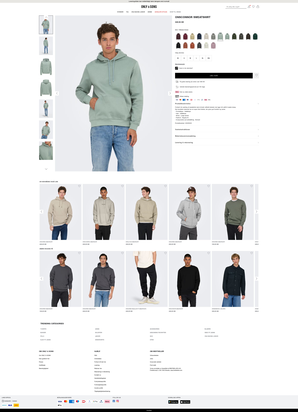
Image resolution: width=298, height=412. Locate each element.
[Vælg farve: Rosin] (234, 36)
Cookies (149, 410)
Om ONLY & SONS (46, 351)
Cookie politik (98, 388)
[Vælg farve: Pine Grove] (255, 36)
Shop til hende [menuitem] (175, 12)
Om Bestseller (157, 351)
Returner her (98, 368)
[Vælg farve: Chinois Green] (220, 36)
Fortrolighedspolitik (100, 385)
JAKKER (97, 336)
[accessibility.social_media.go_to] (114, 402)
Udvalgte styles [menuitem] (161, 12)
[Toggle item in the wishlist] (256, 75)
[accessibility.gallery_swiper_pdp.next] (46, 169)
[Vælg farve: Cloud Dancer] (206, 45)
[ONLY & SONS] (149, 8)
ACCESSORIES (154, 329)
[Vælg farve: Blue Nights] (199, 36)
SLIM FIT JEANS (45, 340)
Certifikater (42, 365)
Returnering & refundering (102, 372)
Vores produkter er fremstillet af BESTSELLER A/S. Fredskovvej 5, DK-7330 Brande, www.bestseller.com (166, 369)
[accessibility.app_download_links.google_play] (174, 402)
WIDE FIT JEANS (210, 332)
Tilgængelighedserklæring (102, 391)
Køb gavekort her (44, 359)
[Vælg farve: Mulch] (248, 36)
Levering (97, 365)
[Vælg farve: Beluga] (241, 36)
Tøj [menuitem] (127, 12)
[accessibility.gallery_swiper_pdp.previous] (46, 17)
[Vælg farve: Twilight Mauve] (213, 45)
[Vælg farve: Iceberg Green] (227, 36)
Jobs (151, 359)
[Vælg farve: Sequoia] (192, 45)
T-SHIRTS (43, 329)
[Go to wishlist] (253, 7)
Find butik (153, 365)
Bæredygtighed (43, 368)
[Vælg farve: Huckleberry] (178, 36)
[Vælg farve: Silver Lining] (206, 36)
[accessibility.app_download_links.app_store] (186, 402)
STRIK (152, 340)
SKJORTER (98, 332)
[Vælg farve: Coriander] (192, 36)
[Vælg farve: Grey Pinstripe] (199, 45)
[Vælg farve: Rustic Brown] (185, 45)
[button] (178, 58)
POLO (42, 336)
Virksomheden (154, 355)
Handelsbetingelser (100, 378)
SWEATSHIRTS (99, 340)
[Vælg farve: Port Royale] (185, 36)
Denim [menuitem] (150, 12)
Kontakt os (97, 375)
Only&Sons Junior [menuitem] (138, 12)
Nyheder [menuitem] (120, 12)
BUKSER (43, 332)
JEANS (97, 329)
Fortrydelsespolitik (100, 381)
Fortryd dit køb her (100, 362)
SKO (151, 336)
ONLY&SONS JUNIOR (211, 336)
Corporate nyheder (155, 362)
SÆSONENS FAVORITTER (158, 332)
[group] (60, 216)
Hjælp (97, 351)
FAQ (95, 355)
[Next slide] (256, 212)
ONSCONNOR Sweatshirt (192, 17)
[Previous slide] (41, 212)
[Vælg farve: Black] (178, 45)
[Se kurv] (258, 6)
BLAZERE (208, 329)
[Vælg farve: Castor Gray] (213, 36)
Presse (41, 362)
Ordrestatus (97, 359)
